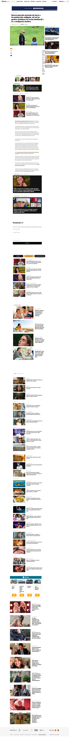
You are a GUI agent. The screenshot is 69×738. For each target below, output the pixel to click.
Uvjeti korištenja (22, 734)
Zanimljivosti (20, 1)
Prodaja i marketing (16, 734)
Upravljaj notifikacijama (43, 734)
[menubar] (68, 1)
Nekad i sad (26, 1)
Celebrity (13, 1)
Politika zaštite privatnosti (28, 734)
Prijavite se (27, 243)
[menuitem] (68, 1)
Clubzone (44, 1)
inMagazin (38, 1)
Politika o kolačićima (34, 734)
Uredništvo (11, 734)
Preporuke (32, 1)
